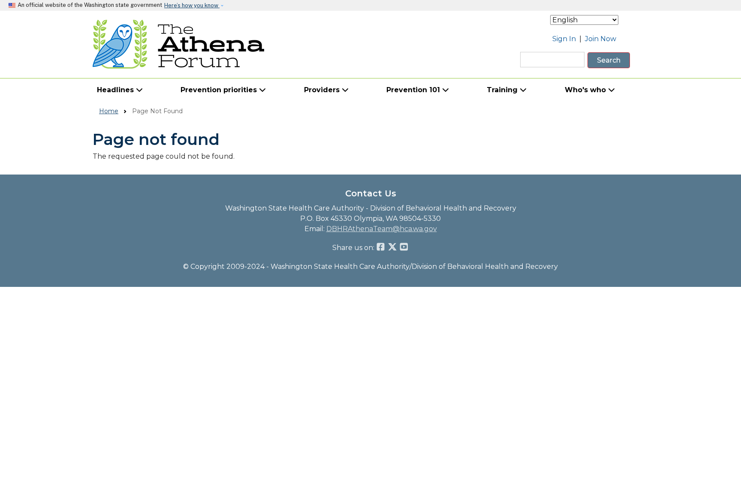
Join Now (600, 39)
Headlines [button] (116, 90)
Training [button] (503, 90)
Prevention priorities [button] (220, 90)
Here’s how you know (192, 5)
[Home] (179, 44)
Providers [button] (323, 90)
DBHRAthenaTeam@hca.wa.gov (381, 229)
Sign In (564, 39)
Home (108, 111)
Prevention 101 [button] (414, 90)
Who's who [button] (586, 90)
